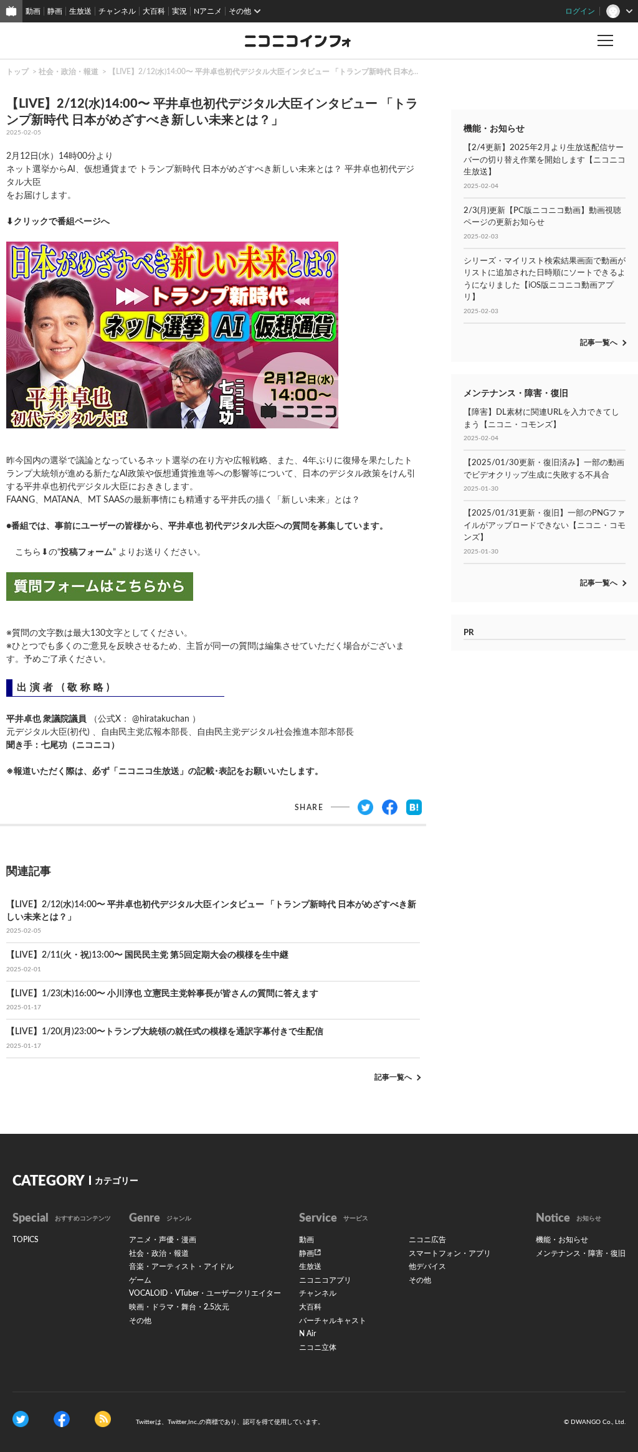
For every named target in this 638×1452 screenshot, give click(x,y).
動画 (33, 11)
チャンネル (117, 11)
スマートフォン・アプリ (450, 1253)
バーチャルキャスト (332, 1320)
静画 (54, 11)
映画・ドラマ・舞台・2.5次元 (179, 1307)
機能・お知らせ (562, 1239)
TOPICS (25, 1239)
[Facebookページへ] (62, 1419)
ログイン (580, 11)
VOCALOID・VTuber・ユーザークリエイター (205, 1293)
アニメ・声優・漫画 (162, 1239)
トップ (17, 71)
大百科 (154, 11)
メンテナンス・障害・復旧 (581, 1253)
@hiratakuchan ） (166, 719)
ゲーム (140, 1280)
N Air (307, 1333)
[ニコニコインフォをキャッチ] (103, 1419)
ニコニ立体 (317, 1347)
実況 (179, 11)
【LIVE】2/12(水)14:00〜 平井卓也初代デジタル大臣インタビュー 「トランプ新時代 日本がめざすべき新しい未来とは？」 (314, 71)
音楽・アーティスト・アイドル (181, 1266)
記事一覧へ (393, 1077)
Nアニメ (208, 11)
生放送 (80, 11)
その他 (140, 1320)
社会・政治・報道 (68, 71)
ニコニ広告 (427, 1239)
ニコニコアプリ (325, 1280)
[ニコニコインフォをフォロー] (20, 1419)
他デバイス (427, 1266)
